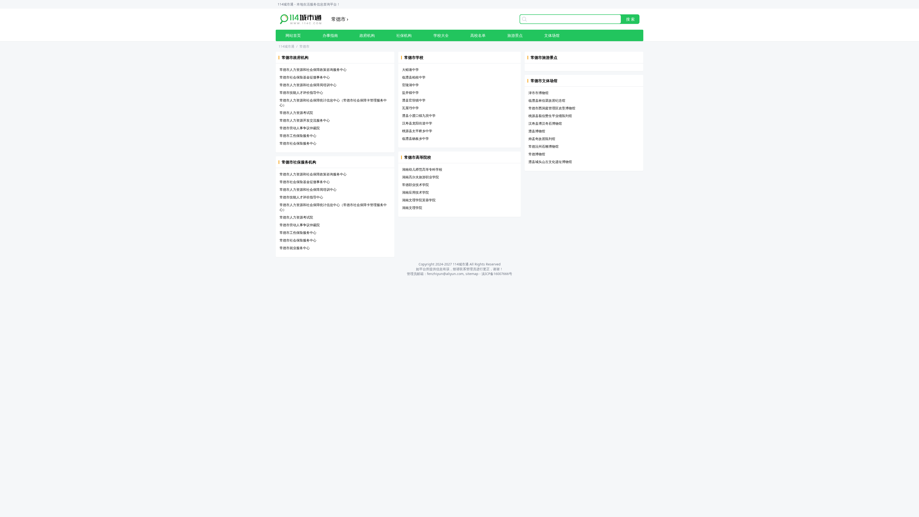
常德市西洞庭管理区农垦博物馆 (551, 108)
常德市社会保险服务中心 (298, 143)
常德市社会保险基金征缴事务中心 (305, 77)
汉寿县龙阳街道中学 (417, 123)
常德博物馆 (536, 154)
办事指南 (330, 35)
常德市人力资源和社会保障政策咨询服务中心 (313, 69)
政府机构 (367, 35)
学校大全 (441, 35)
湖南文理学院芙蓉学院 (419, 200)
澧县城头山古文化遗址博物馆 (550, 161)
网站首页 (293, 35)
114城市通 (286, 46)
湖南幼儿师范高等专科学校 (422, 169)
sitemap (471, 273)
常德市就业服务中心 (295, 248)
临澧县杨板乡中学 (415, 138)
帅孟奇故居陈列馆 (541, 138)
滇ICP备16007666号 (497, 273)
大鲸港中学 (410, 69)
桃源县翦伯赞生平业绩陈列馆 (550, 115)
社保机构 (404, 35)
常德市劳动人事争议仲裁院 (300, 128)
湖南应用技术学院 (415, 192)
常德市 (304, 46)
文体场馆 (552, 35)
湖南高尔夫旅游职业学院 (420, 177)
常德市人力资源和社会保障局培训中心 (308, 85)
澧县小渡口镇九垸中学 (419, 115)
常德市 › (339, 19)
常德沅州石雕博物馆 (543, 146)
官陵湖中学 (410, 85)
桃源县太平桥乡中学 (417, 131)
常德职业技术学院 (415, 184)
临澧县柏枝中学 (414, 77)
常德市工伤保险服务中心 (298, 135)
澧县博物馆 (536, 131)
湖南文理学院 (412, 207)
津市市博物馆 (538, 92)
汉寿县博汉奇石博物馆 (545, 123)
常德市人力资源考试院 (296, 112)
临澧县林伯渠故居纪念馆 (546, 100)
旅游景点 (515, 35)
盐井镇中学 (410, 92)
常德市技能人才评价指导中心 (301, 92)
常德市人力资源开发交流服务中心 (305, 120)
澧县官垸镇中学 (414, 100)
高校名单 (478, 35)
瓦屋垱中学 (410, 108)
